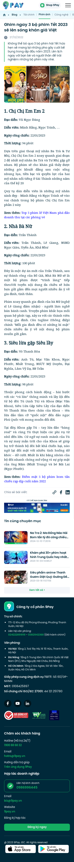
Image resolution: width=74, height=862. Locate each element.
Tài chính (29, 15)
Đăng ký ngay (37, 827)
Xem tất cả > (37, 590)
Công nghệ (61, 15)
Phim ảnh (44, 14)
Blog (14, 15)
